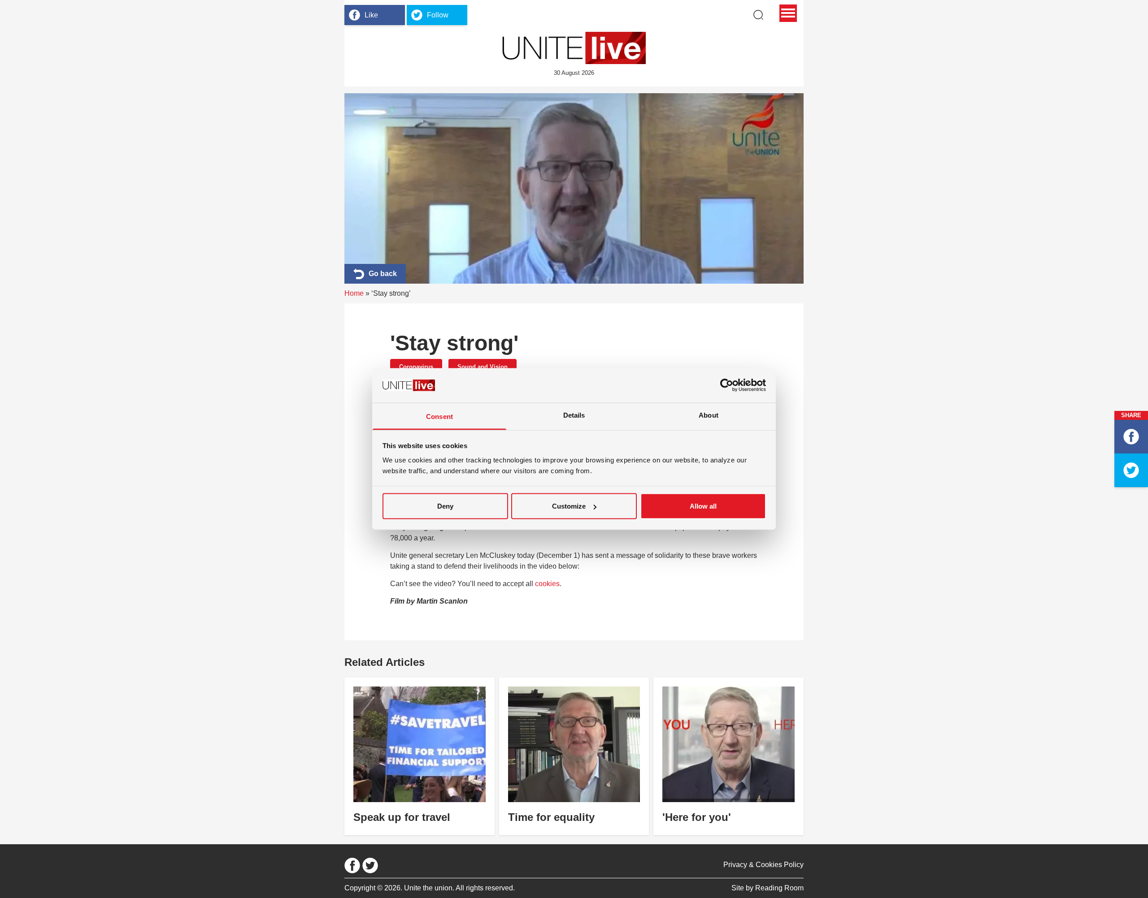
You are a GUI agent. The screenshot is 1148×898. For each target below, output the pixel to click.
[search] (758, 14)
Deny (445, 506)
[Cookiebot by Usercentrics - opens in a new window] (726, 385)
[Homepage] (574, 48)
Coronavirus (416, 366)
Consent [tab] (439, 416)
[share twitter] (1131, 470)
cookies (547, 583)
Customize (569, 506)
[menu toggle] (788, 13)
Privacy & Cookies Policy (763, 864)
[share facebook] (1131, 436)
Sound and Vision (482, 366)
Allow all (703, 506)
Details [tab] (574, 415)
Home (354, 293)
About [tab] (708, 415)
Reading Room (779, 888)
